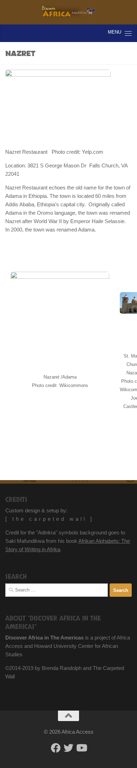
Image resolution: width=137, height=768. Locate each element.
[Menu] (128, 33)
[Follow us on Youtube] (81, 748)
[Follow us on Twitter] (68, 748)
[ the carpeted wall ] (49, 519)
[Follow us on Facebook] (56, 748)
